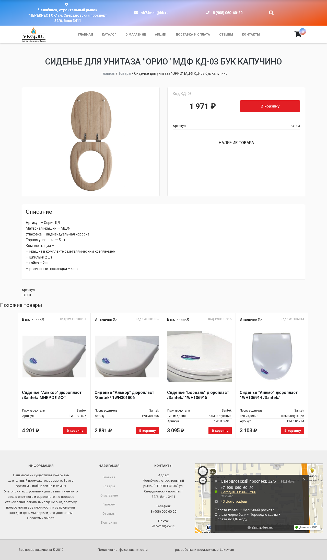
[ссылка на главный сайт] (33, 34)
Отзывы (226, 34)
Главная (85, 34)
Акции (161, 34)
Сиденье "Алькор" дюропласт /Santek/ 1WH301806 (124, 395)
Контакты (251, 34)
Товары (109, 486)
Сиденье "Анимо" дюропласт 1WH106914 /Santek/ (269, 395)
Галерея (109, 504)
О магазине (135, 34)
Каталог (109, 34)
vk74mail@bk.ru (155, 13)
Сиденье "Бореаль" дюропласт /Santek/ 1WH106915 (198, 395)
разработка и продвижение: (204, 550)
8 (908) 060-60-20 (227, 13)
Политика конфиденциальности (123, 550)
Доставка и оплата (193, 34)
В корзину (270, 106)
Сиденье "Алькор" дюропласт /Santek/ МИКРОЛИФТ (52, 395)
